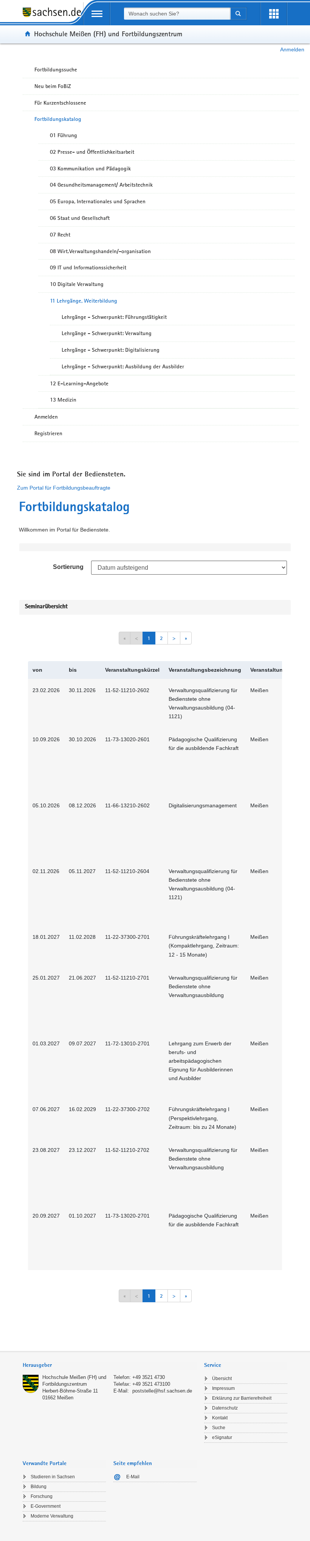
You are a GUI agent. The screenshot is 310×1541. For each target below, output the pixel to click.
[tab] (110, 1366)
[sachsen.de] (53, 16)
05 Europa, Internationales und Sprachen (98, 201)
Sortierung (68, 567)
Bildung (38, 1486)
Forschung (42, 1496)
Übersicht (222, 1378)
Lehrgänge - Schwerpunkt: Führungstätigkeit (114, 317)
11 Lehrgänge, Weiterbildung (83, 300)
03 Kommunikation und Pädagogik (90, 168)
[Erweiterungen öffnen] (273, 13)
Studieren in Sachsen (53, 1476)
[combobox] (177, 13)
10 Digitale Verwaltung (77, 284)
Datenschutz (225, 1408)
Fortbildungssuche (55, 69)
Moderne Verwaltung (52, 1516)
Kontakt (220, 1417)
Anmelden (292, 49)
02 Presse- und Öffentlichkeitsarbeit (92, 151)
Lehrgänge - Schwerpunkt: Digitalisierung (111, 349)
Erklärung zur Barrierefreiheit (241, 1398)
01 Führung (63, 135)
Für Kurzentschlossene (60, 102)
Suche (218, 1427)
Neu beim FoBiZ (52, 86)
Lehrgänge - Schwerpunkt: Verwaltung (107, 333)
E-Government (45, 1506)
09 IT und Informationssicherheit (88, 267)
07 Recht (60, 234)
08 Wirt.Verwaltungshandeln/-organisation (100, 251)
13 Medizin (63, 399)
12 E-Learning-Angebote (79, 383)
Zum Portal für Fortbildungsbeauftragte (63, 488)
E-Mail (133, 1476)
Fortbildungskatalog (57, 119)
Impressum (223, 1388)
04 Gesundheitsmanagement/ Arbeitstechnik (101, 184)
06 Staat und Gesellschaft (80, 218)
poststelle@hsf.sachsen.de (162, 1391)
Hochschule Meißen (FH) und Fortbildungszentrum (108, 33)
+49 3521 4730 (148, 1377)
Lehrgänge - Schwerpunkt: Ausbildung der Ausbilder (123, 366)
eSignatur (222, 1437)
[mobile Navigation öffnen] (96, 13)
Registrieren (48, 433)
